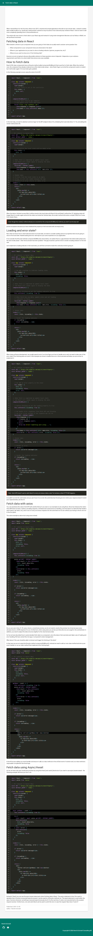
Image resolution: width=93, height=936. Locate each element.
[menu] (3, 3)
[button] (3, 927)
